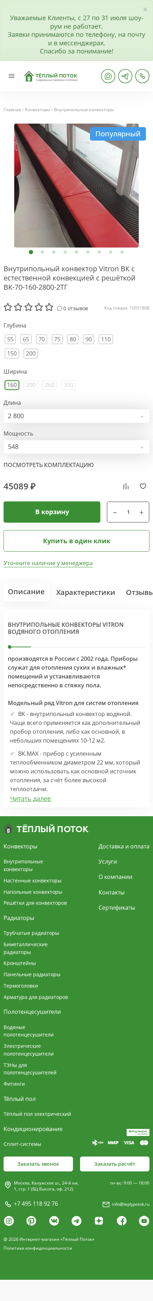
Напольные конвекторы (33, 891)
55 (10, 339)
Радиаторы (19, 918)
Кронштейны (20, 963)
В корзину (52, 511)
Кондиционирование (33, 1129)
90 (88, 339)
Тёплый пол (20, 1099)
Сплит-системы (22, 1144)
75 (57, 339)
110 (106, 339)
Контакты (112, 892)
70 (41, 339)
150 (12, 353)
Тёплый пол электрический (37, 1113)
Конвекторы (37, 110)
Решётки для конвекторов (35, 902)
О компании (115, 877)
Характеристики (85, 592)
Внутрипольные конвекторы (84, 110)
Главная (12, 110)
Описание (26, 591)
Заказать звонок (38, 1163)
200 (31, 353)
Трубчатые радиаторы (31, 933)
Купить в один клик (76, 540)
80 (73, 339)
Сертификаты (117, 907)
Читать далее (30, 799)
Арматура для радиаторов (36, 997)
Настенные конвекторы (33, 880)
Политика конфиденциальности (38, 1248)
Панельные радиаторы (32, 974)
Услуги (108, 861)
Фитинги (14, 1083)
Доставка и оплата (124, 846)
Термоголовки (21, 985)
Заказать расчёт (114, 1163)
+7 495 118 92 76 (36, 1204)
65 (26, 339)
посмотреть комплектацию (49, 465)
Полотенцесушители (32, 1012)
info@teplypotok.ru (130, 1204)
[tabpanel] (76, 186)
